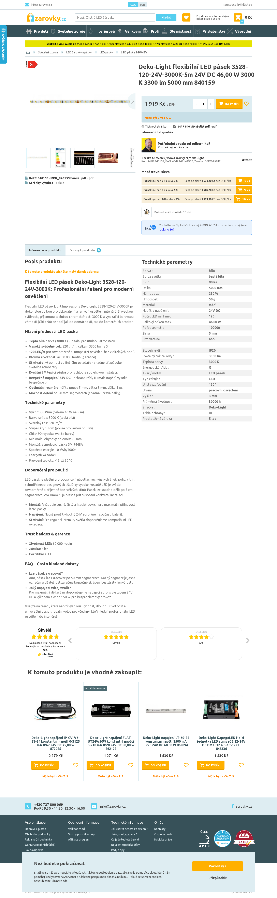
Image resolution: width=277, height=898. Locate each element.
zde (65, 881)
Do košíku (232, 104)
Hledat (166, 17)
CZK (133, 4)
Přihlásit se (245, 4)
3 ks (247, 181)
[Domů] (28, 52)
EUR (142, 4)
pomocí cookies (146, 872)
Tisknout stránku (155, 126)
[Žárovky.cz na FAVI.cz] (244, 838)
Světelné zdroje (48, 52)
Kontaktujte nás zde (173, 147)
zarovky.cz (244, 806)
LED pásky (106, 52)
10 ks (246, 199)
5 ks (247, 190)
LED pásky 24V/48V (134, 52)
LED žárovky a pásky (79, 52)
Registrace (229, 4)
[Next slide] (131, 101)
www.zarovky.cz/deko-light (185, 158)
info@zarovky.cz (41, 4)
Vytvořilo (241, 892)
